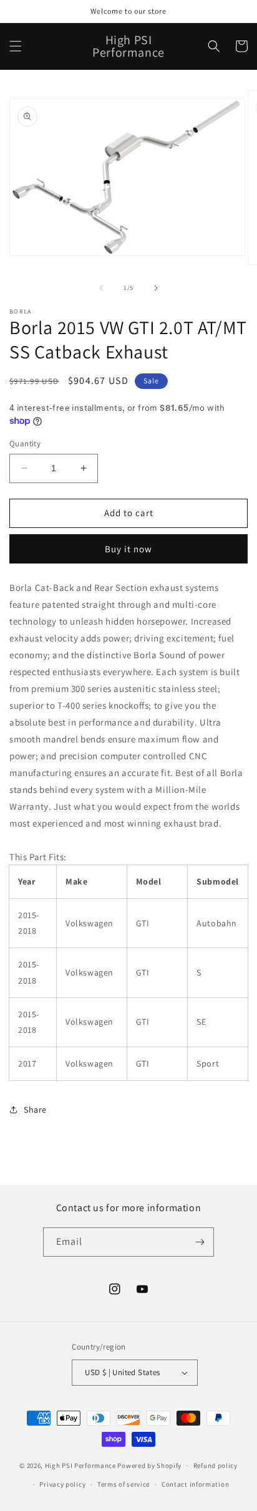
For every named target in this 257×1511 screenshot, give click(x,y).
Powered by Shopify (149, 1465)
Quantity (25, 443)
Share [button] (35, 1109)
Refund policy (215, 1465)
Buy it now (128, 549)
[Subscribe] (199, 1242)
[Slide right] (156, 288)
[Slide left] (101, 288)
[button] (15, 46)
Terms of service (123, 1484)
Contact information (195, 1484)
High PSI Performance (80, 1465)
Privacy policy (62, 1484)
